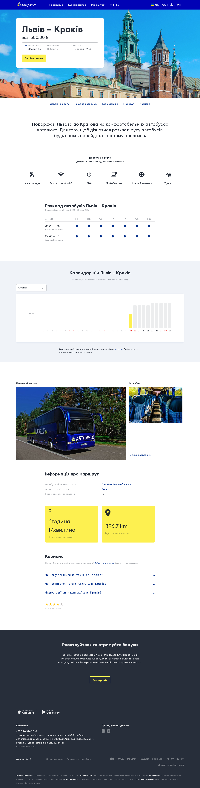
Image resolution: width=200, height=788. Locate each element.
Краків (105, 489)
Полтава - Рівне (22, 783)
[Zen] (158, 759)
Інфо (116, 4)
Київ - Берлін (164, 775)
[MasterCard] (112, 759)
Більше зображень (140, 454)
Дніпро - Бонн (175, 775)
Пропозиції (56, 4)
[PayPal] (131, 759)
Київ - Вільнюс (115, 779)
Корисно (145, 103)
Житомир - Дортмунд (24, 779)
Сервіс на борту (59, 103)
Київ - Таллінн (103, 779)
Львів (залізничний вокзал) (117, 484)
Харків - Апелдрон (70, 775)
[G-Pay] (180, 759)
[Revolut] (144, 759)
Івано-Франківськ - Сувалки (125, 775)
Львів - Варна (142, 775)
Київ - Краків (82, 779)
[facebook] (103, 731)
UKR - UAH (161, 4)
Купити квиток (77, 4)
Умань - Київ (159, 779)
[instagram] (108, 731)
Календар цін (110, 103)
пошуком (119, 349)
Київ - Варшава (128, 779)
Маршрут (128, 103)
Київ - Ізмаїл (34, 783)
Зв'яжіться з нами (105, 563)
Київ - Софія (97, 775)
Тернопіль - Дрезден (42, 779)
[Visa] (121, 759)
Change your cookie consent (171, 765)
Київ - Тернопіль (171, 779)
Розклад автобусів (86, 103)
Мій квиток (97, 4)
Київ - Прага (108, 775)
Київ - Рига (92, 779)
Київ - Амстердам (38, 775)
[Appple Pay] (170, 759)
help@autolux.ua (25, 746)
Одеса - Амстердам (54, 775)
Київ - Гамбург (56, 779)
